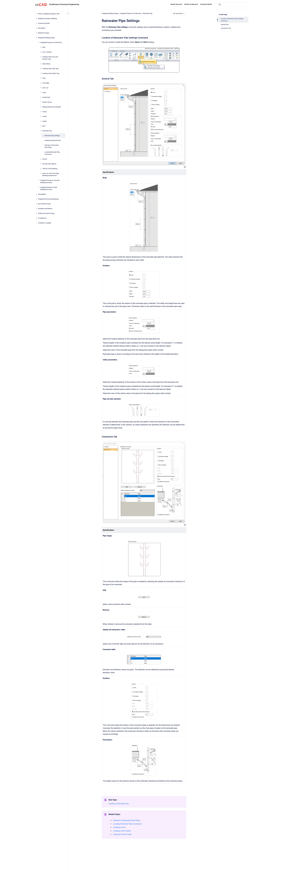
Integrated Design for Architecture (51, 42)
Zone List (45, 87)
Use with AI (179, 13)
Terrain (44, 116)
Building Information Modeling (47, 18)
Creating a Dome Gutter (122, 834)
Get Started (41, 28)
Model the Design (43, 33)
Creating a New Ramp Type (50, 73)
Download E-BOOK (206, 4)
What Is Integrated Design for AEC (48, 14)
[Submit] (220, 4)
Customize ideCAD (44, 23)
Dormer (44, 159)
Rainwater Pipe (47, 131)
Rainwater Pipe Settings (52, 135)
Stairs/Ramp (46, 64)
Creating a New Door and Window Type (50, 58)
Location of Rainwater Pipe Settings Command (232, 20)
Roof (43, 126)
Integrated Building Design (46, 37)
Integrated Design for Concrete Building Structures (50, 181)
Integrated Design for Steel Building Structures (48, 188)
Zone (44, 78)
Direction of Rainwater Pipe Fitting (52, 146)
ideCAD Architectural (191, 4)
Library (44, 121)
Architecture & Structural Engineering (64, 4)
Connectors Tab (226, 28)
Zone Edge (45, 83)
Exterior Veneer (47, 102)
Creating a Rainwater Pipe (53, 140)
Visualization (42, 194)
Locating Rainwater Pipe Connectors (52, 153)
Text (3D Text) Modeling (49, 168)
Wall (43, 47)
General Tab (224, 24)
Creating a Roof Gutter (122, 831)
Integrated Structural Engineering (48, 199)
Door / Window (47, 52)
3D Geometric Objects (49, 164)
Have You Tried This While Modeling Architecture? (50, 174)
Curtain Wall (46, 97)
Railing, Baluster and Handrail (51, 107)
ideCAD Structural (176, 4)
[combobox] (232, 4)
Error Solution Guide (44, 204)
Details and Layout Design (46, 213)
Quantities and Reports (45, 208)
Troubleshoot (42, 218)
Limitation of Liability (44, 223)
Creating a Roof (119, 827)
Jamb (44, 92)
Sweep (44, 111)
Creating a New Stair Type (50, 68)
